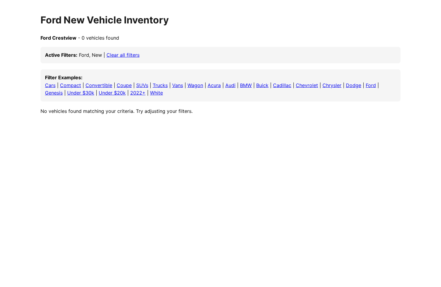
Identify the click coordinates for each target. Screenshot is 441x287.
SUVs (142, 85)
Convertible (99, 85)
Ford (371, 85)
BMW (246, 85)
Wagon (195, 85)
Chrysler (331, 85)
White (156, 93)
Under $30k (80, 93)
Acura (214, 85)
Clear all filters (123, 55)
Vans (177, 85)
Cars (50, 85)
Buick (262, 85)
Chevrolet (307, 85)
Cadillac (282, 85)
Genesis (54, 93)
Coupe (124, 85)
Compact (70, 85)
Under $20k (112, 93)
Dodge (353, 85)
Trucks (160, 85)
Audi (230, 85)
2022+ (138, 93)
